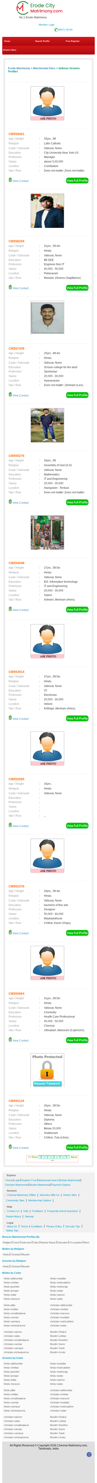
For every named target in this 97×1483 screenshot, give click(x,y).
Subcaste (26, 1242)
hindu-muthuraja (59, 1286)
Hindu (6, 1254)
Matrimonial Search (48, 1180)
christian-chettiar (59, 1309)
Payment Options (61, 1184)
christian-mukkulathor (62, 1321)
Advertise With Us (49, 1195)
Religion (7, 1242)
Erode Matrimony (19, 68)
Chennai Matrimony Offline (21, 1195)
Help (25, 1211)
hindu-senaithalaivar (15, 1313)
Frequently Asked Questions (62, 1211)
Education (62, 1242)
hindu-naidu (56, 1298)
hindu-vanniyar (12, 1321)
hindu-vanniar (11, 1317)
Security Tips (73, 1226)
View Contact (20, 181)
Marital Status (48, 1242)
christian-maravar (59, 1313)
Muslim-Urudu (57, 1352)
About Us (12, 1226)
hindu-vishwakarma (14, 1325)
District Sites (9, 50)
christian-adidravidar (61, 1305)
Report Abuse (13, 1216)
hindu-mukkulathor (60, 1282)
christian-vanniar (13, 1344)
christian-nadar (58, 1325)
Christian (15, 1254)
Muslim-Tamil (57, 1348)
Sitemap (29, 1216)
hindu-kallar (10, 1294)
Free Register (73, 41)
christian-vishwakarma (16, 1352)
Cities (36, 1242)
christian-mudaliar (59, 1317)
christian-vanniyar (13, 1348)
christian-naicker (13, 1331)
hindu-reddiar (11, 1309)
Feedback (37, 1211)
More (86, 1242)
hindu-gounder (12, 1286)
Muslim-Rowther (59, 1340)
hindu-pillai (9, 1305)
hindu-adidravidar (13, 1278)
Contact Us (13, 1211)
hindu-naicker (57, 1294)
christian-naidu (12, 1336)
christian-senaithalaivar (16, 1340)
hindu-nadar (56, 1290)
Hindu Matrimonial (70, 1180)
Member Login (46, 24)
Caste (16, 1242)
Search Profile (42, 41)
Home (7, 41)
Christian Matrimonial (16, 1184)
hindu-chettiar (11, 1282)
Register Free (29, 1180)
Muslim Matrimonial (39, 1184)
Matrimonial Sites (44, 68)
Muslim (26, 1254)
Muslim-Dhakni (58, 1331)
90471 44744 (65, 29)
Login (17, 1180)
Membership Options (39, 1200)
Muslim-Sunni (57, 1344)
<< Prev (33, 1157)
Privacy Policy (54, 1226)
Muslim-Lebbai (58, 1336)
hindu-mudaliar (58, 1278)
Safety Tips (12, 1230)
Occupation (75, 1242)
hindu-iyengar (11, 1290)
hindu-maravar (12, 1298)
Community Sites (15, 1200)
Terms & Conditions (31, 1226)
